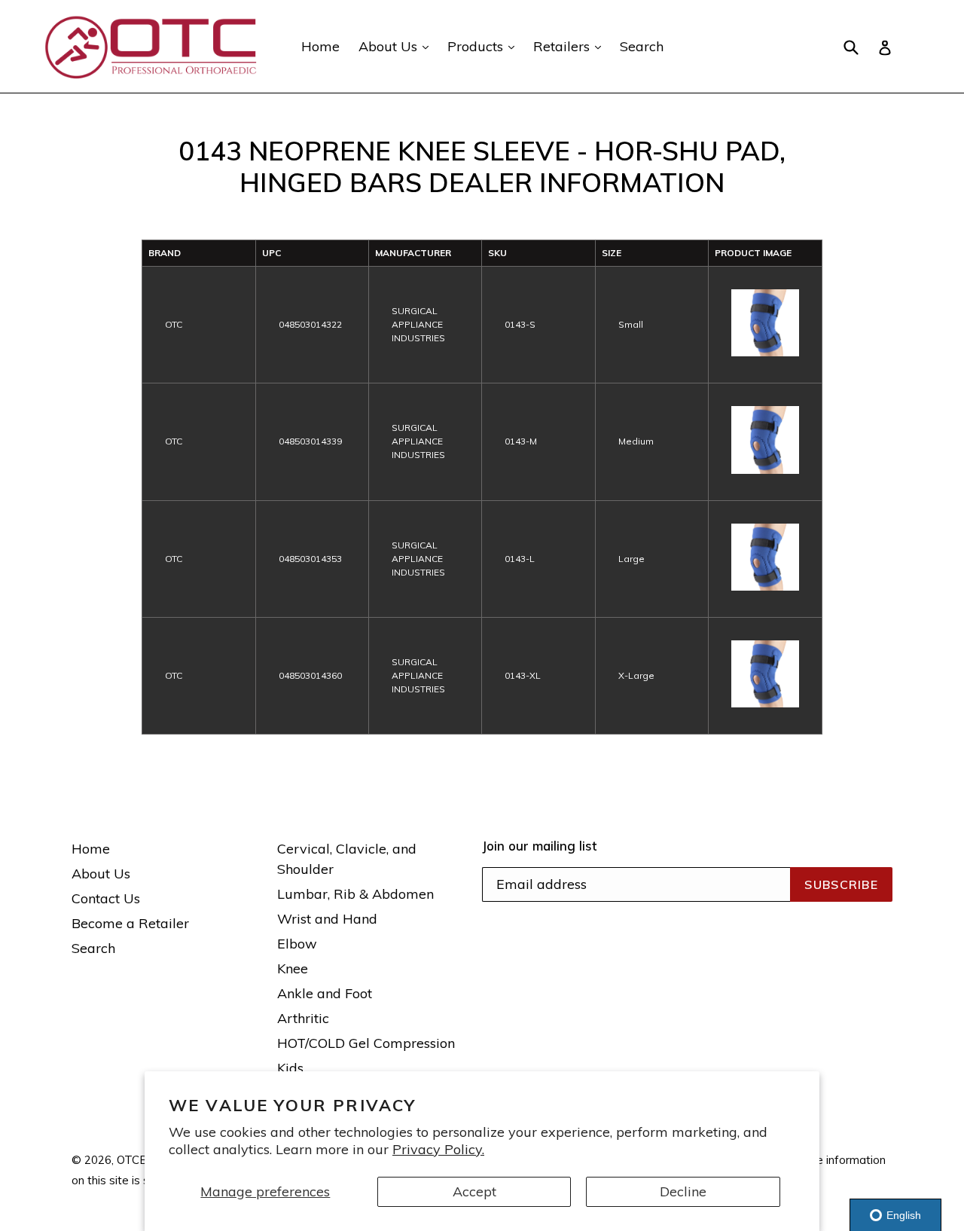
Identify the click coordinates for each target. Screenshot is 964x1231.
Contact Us (106, 898)
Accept (474, 1191)
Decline (683, 1191)
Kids (290, 1068)
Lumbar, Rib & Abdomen (355, 894)
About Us (397, 46)
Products (484, 46)
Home (320, 46)
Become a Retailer (130, 923)
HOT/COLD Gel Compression (366, 1043)
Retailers (571, 46)
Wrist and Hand (327, 918)
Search (642, 46)
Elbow (297, 943)
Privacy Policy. (438, 1149)
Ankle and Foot (324, 993)
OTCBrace (143, 1160)
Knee (292, 968)
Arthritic (303, 1018)
